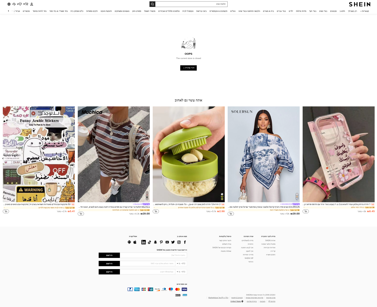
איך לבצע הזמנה (247, 248)
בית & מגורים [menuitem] (268, 11)
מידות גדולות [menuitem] (301, 11)
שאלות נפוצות (226, 251)
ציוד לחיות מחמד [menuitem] (39, 11)
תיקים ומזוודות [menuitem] (92, 11)
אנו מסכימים (182, 284)
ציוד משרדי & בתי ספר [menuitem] (58, 11)
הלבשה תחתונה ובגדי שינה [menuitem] (249, 11)
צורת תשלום (226, 244)
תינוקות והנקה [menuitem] (106, 11)
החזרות (250, 244)
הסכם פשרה (270, 255)
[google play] (129, 243)
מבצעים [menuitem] (333, 11)
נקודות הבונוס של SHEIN (221, 248)
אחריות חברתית (269, 248)
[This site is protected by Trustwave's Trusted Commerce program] (185, 295)
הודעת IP (271, 301)
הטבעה (262, 301)
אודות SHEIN (270, 240)
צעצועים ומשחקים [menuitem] (122, 11)
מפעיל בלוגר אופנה (268, 244)
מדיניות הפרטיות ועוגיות (254, 298)
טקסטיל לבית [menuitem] (187, 11)
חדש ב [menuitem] (342, 11)
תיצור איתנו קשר (225, 240)
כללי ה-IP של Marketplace (218, 298)
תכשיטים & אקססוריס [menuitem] (218, 11)
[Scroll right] (9, 11)
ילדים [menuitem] (291, 11)
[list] (163, 242)
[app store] (135, 243)
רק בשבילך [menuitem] (352, 11)
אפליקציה (133, 236)
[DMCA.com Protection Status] (177, 295)
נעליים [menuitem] (232, 11)
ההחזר (250, 262)
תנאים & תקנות (237, 298)
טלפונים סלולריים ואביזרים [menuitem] (169, 11)
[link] (25, 4)
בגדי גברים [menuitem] (281, 11)
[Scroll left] (12, 11)
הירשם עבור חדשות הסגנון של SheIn (172, 250)
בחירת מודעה (252, 301)
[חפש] (152, 4)
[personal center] (31, 4)
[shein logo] (359, 4)
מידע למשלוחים (247, 240)
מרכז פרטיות (270, 298)
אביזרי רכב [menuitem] (15, 11)
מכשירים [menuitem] (26, 11)
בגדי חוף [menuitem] (312, 11)
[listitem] (339, 161)
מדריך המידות (248, 255)
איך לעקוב (249, 251)
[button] (14, 4)
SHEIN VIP (249, 258)
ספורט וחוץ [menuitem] (136, 11)
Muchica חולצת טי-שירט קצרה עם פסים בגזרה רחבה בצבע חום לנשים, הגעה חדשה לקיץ (114, 207)
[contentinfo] (143, 289)
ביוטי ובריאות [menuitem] (201, 11)
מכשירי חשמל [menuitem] (149, 11)
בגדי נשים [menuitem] (323, 11)
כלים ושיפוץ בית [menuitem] (77, 11)
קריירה (273, 251)
